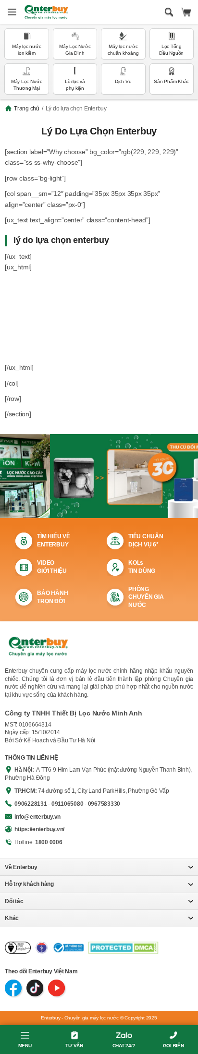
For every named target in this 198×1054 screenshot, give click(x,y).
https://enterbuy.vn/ (39, 829)
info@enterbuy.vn (37, 816)
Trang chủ (26, 108)
